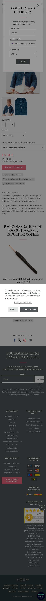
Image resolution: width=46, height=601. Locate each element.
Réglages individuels (23, 303)
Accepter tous (29, 309)
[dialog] (23, 300)
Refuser (13, 309)
